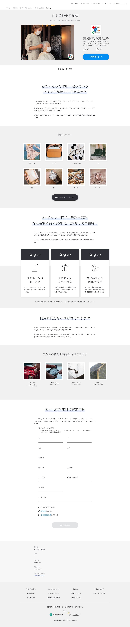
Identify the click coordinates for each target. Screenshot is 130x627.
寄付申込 (61, 69)
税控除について (76, 593)
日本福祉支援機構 (39, 8)
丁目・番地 (41, 478)
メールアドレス (43, 497)
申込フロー (108, 3)
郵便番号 (41, 458)
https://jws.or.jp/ (39, 575)
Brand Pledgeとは (54, 589)
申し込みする (65, 525)
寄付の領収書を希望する (48, 507)
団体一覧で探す (31, 589)
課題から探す (31, 593)
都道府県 (41, 468)
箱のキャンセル (76, 597)
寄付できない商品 (99, 593)
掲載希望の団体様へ (53, 597)
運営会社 (49, 607)
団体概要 (69, 69)
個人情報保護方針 (46, 515)
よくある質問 (31, 597)
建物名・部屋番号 (72, 478)
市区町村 (70, 468)
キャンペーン (85, 3)
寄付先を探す (75, 3)
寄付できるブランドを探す (65, 197)
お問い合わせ (79, 607)
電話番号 (41, 487)
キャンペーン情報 (53, 593)
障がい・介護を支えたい (26, 8)
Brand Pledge (7, 8)
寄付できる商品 (99, 589)
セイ (39, 448)
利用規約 (43, 511)
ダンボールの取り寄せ (47, 428)
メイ (68, 448)
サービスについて (97, 3)
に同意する (47, 511)
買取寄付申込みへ (96, 57)
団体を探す (15, 8)
